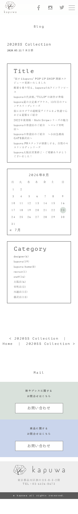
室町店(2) (20, 286)
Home (8, 344)
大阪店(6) (20, 281)
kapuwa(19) (21, 261)
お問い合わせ (39, 408)
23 (63, 210)
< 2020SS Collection (34, 338)
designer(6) (21, 256)
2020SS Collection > (51, 344)
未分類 (29, 50)
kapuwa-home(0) (25, 266)
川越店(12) (21, 291)
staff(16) (19, 276)
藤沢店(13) (21, 297)
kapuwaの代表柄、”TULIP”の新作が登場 (39, 97)
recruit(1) (20, 271)
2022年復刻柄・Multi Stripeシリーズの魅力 (41, 120)
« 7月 (15, 230)
